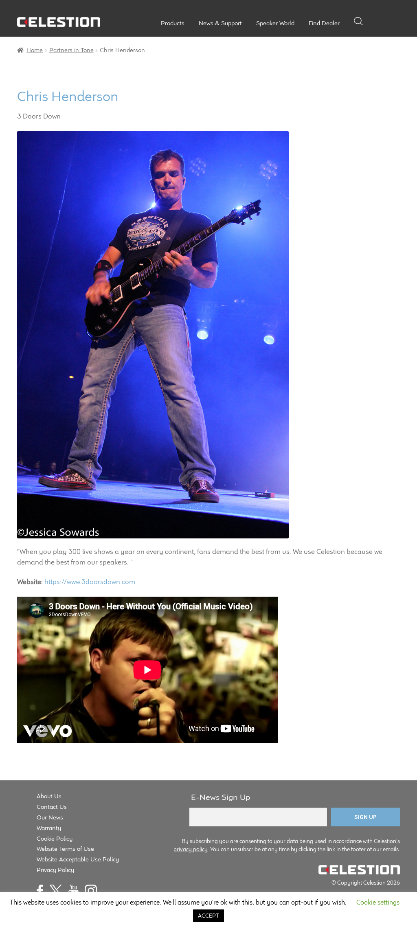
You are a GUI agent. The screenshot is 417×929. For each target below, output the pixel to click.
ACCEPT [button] (208, 915)
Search (358, 21)
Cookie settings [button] (377, 902)
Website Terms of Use (65, 848)
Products (172, 23)
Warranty (49, 828)
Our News (50, 817)
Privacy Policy (55, 870)
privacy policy (190, 849)
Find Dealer (324, 23)
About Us (49, 796)
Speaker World (275, 23)
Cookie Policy (54, 838)
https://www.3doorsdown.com (89, 581)
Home (34, 50)
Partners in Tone (71, 50)
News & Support (220, 23)
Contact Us (52, 806)
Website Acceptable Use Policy (78, 859)
